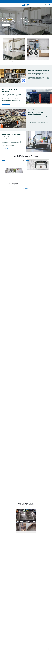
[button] (6, 25)
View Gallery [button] (41, 83)
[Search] (45, 5)
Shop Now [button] (32, 83)
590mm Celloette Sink (38, 171)
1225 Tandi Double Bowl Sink (14, 183)
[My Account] (47, 5)
